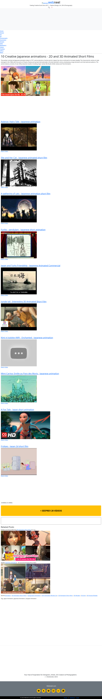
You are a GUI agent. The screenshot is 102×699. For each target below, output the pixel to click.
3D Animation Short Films (24, 530)
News (1, 52)
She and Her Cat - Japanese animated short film (24, 157)
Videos (2, 47)
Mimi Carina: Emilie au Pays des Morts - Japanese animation (30, 373)
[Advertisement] (51, 19)
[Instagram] (53, 691)
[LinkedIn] (63, 691)
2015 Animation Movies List (49, 595)
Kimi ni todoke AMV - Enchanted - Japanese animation (27, 337)
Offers (2, 51)
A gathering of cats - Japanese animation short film (25, 193)
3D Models (77, 595)
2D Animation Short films (65, 595)
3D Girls (83, 595)
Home (1, 31)
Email (77, 697)
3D (1, 36)
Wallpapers (3, 45)
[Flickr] (58, 691)
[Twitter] (43, 691)
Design (2, 33)
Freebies (2, 49)
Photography (3, 38)
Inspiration (3, 40)
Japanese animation (10, 563)
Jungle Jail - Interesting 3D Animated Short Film (23, 301)
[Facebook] (39, 691)
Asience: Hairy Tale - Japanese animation (20, 121)
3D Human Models (92, 595)
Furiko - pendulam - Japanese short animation (23, 229)
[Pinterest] (48, 691)
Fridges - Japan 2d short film (14, 446)
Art (1, 34)
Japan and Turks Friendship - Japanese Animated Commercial (30, 265)
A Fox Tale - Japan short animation (17, 409)
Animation (8, 595)
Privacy (65, 697)
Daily (1, 43)
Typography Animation (34, 595)
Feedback (72, 697)
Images (2, 42)
